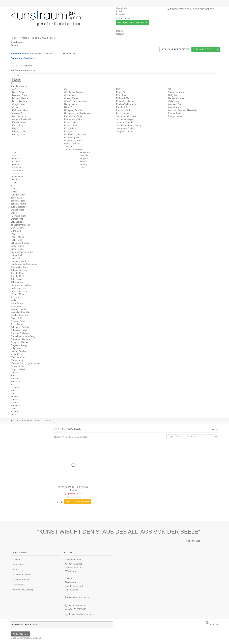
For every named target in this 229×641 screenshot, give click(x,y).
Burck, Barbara (19, 101)
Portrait (15, 179)
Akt (14, 155)
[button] (19, 86)
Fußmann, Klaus (20, 110)
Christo (15, 107)
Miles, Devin (122, 92)
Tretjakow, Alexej (176, 92)
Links (13, 414)
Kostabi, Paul (70, 125)
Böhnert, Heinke (20, 98)
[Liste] (58, 437)
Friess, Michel (19, 131)
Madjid (14, 300)
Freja (14, 128)
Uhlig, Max (173, 95)
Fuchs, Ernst (18, 134)
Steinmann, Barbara (125, 128)
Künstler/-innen (18, 194)
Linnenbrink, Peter (73, 140)
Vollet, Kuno (174, 101)
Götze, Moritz (70, 95)
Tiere (14, 182)
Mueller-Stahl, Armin (126, 104)
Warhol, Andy (174, 107)
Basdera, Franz (19, 95)
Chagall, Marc (19, 104)
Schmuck (16, 167)
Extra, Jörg (17, 125)
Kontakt (16, 559)
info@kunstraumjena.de (87, 614)
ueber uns (15, 411)
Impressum (17, 564)
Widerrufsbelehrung (21, 574)
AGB (14, 569)
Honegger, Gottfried (73, 110)
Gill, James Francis (73, 92)
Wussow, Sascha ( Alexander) (182, 110)
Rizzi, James (122, 113)
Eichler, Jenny (19, 122)
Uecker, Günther (176, 98)
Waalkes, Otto (175, 104)
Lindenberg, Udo (72, 137)
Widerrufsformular (21, 579)
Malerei (15, 164)
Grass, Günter (71, 98)
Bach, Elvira (18, 92)
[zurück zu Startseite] (12, 421)
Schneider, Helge (124, 119)
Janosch (68, 146)
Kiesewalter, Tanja (73, 116)
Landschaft (17, 176)
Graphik (16, 158)
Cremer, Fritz (18, 113)
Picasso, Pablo (123, 110)
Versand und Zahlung (22, 589)
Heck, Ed (68, 107)
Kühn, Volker (70, 131)
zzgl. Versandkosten (73, 497)
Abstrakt (16, 173)
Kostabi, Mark (71, 122)
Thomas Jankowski (73, 149)
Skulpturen (17, 170)
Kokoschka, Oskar (73, 119)
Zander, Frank (175, 113)
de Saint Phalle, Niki (22, 119)
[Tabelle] (62, 437)
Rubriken (15, 375)
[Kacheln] (55, 437)
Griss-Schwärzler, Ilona (75, 101)
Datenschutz (18, 584)
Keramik (16, 161)
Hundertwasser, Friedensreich (78, 113)
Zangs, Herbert (175, 116)
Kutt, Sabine (70, 128)
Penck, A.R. (122, 107)
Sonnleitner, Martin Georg (128, 125)
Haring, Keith (70, 104)
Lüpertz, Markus (72, 143)
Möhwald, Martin (124, 98)
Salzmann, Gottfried (126, 116)
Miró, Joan (121, 95)
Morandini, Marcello (125, 101)
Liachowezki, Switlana (75, 134)
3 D (14, 152)
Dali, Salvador (19, 116)
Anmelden (70, 53)
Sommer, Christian (125, 122)
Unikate (14, 372)
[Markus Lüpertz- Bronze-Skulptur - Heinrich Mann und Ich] (73, 465)
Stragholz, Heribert (125, 131)
